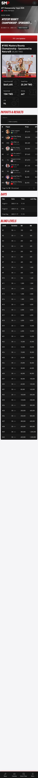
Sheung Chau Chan (17, 176)
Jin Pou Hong (15, 148)
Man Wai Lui (15, 142)
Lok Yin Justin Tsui (17, 153)
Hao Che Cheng (16, 136)
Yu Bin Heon (15, 170)
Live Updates (20, 38)
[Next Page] (34, 188)
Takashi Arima (15, 159)
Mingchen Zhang (16, 182)
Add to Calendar (23, 27)
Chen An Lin (15, 165)
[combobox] (19, 21)
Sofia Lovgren (15, 131)
